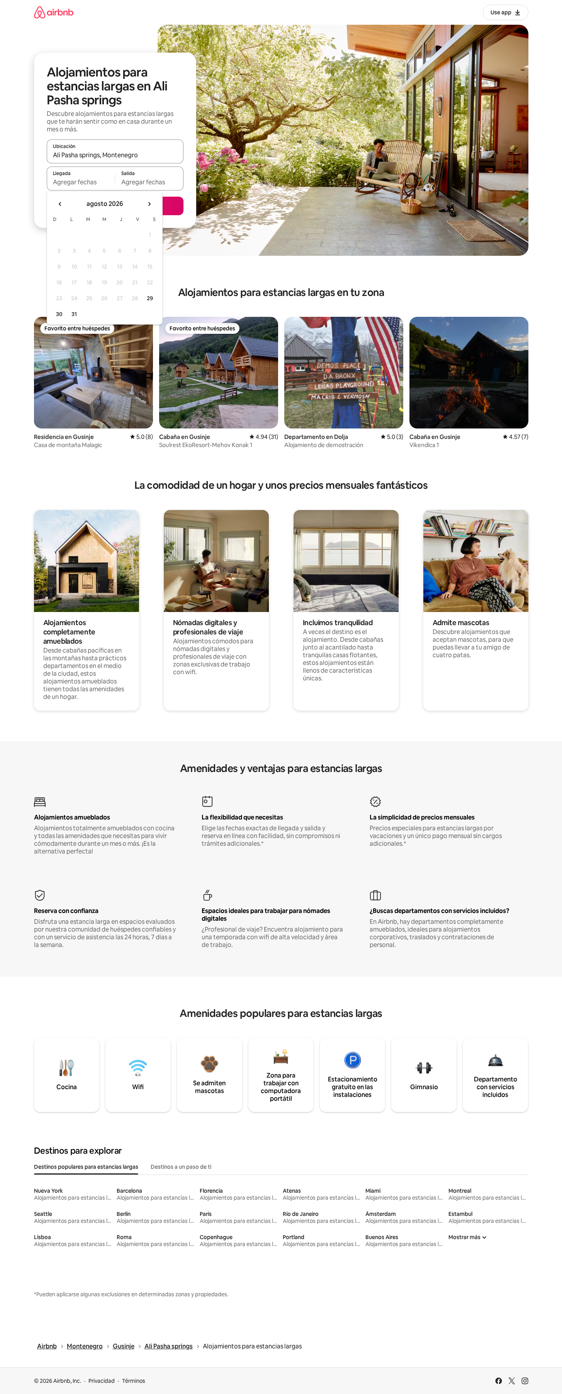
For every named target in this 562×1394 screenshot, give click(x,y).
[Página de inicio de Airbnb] (53, 12)
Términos (133, 1380)
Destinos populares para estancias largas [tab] (86, 1166)
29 (150, 298)
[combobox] (115, 155)
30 (59, 314)
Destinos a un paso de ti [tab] (181, 1166)
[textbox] (81, 182)
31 (74, 314)
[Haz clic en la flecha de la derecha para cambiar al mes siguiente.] (149, 204)
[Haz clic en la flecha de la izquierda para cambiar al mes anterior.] (60, 204)
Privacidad (101, 1380)
